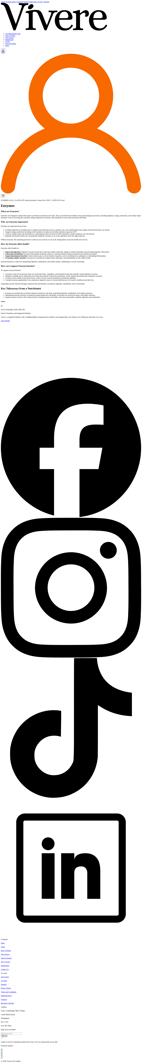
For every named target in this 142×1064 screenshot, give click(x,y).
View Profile (5, 321)
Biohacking (9, 40)
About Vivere (5, 2)
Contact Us (14, 2)
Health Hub (22, 2)
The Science (9, 38)
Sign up (4, 1036)
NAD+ (7, 42)
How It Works (10, 36)
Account (4, 973)
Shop (7, 46)
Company (4, 939)
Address (4, 1007)
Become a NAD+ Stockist (40, 2)
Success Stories (10, 44)
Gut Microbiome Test (12, 34)
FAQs (29, 2)
